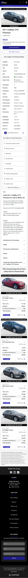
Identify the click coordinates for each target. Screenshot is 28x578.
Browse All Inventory (14, 47)
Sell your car (14, 506)
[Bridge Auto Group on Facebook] (10, 472)
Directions (14, 510)
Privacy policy (14, 523)
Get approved (14, 514)
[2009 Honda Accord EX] (14, 372)
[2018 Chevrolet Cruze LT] (14, 328)
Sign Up (14, 558)
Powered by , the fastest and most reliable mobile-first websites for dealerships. (14, 569)
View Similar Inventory (14, 51)
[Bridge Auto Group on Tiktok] (17, 472)
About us (14, 502)
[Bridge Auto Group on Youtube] (14, 472)
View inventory (14, 497)
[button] (20, 2)
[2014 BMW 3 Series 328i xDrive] (14, 416)
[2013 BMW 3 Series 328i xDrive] (14, 284)
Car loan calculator (14, 519)
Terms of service (14, 527)
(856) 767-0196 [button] (15, 487)
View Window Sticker (12, 133)
